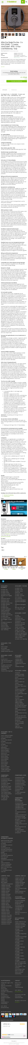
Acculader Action (4, 607)
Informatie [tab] (4, 89)
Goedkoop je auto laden (20, 961)
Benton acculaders (5, 768)
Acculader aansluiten (19, 704)
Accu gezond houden (5, 617)
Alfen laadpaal (4, 882)
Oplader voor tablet (19, 630)
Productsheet (7, 496)
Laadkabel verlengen (19, 666)
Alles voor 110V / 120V (20, 607)
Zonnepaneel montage (20, 816)
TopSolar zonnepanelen (6, 864)
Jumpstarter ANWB (5, 771)
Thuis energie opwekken (6, 793)
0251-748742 (4, 1006)
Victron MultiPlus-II (5, 748)
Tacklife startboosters (6, 769)
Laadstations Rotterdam (6, 922)
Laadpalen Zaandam (5, 895)
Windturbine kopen (5, 612)
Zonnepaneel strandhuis (20, 784)
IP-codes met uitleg (19, 721)
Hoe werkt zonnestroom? (6, 849)
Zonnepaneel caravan (20, 780)
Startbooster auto (19, 618)
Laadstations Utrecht (5, 924)
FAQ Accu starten (5, 626)
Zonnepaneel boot (19, 779)
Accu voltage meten (19, 609)
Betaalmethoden (4, 990)
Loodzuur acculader (5, 649)
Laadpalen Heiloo (5, 903)
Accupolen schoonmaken (6, 665)
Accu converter (18, 597)
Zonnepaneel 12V (19, 786)
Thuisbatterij (4, 669)
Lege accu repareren (19, 699)
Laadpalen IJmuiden (5, 891)
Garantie (3, 999)
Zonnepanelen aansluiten (6, 780)
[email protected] (19, 991)
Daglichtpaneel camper (6, 786)
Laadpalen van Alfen (19, 884)
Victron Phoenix (4, 762)
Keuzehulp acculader (5, 594)
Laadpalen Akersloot (5, 901)
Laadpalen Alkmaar (5, 904)
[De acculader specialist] (11, 2)
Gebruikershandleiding (8, 495)
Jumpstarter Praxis (5, 600)
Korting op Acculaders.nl (20, 689)
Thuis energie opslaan (6, 792)
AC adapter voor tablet (20, 631)
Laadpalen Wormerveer (6, 898)
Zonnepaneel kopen (5, 779)
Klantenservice (4, 994)
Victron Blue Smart (5, 754)
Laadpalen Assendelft (5, 894)
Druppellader (18, 616)
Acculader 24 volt (19, 594)
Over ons (3, 984)
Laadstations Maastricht (6, 921)
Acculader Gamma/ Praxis (6, 603)
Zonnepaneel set (4, 790)
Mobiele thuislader (19, 662)
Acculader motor (4, 591)
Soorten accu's (4, 659)
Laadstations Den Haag (6, 915)
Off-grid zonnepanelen (6, 787)
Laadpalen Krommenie (6, 897)
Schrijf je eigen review (14, 50)
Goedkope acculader (19, 674)
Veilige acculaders (19, 702)
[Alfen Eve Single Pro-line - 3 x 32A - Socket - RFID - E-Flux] (14, 562)
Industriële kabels (19, 727)
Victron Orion (4, 760)
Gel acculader (4, 648)
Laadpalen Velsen (5, 892)
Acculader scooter (5, 592)
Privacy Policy (4, 988)
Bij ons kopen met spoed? (21, 705)
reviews (17, 1043)
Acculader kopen (4, 616)
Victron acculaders (5, 750)
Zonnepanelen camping (20, 781)
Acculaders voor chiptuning (21, 639)
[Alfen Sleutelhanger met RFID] (22, 562)
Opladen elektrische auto (20, 921)
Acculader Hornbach (5, 604)
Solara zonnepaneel (5, 862)
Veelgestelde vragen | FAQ (7, 982)
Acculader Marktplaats (6, 609)
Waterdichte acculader (20, 619)
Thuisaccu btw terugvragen (7, 671)
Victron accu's (4, 753)
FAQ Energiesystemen (6, 628)
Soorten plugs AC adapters (21, 634)
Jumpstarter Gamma (5, 598)
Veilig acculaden (18, 701)
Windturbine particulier (20, 624)
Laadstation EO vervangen (21, 936)
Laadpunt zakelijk (19, 881)
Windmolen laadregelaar (20, 600)
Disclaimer (3, 987)
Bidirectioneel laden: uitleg (7, 840)
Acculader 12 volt (19, 589)
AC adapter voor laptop (20, 628)
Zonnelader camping (5, 783)
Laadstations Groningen (6, 918)
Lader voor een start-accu (6, 660)
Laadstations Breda (5, 913)
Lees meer (2, 66)
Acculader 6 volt (18, 588)
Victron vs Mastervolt (19, 690)
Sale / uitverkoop (4, 629)
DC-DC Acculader (19, 692)
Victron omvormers (5, 751)
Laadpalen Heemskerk (6, 886)
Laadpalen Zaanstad (5, 900)
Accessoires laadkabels (20, 900)
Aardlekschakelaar (19, 902)
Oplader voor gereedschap (21, 633)
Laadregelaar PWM (19, 807)
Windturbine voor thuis (20, 622)
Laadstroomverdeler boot (20, 815)
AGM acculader (4, 646)
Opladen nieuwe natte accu (7, 651)
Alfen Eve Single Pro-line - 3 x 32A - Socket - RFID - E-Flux (14, 568)
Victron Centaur (4, 756)
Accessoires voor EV (19, 905)
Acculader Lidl (4, 606)
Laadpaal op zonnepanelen (7, 884)
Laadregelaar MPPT (19, 806)
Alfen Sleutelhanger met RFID (21, 568)
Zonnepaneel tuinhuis (19, 783)
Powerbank (17, 672)
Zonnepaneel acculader (6, 789)
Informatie (6, 572)
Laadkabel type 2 (18, 660)
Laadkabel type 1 (18, 659)
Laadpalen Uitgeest (5, 888)
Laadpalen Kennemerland (6, 907)
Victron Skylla (4, 765)
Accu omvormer (18, 598)
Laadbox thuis (4, 879)
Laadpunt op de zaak (19, 878)
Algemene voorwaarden (6, 985)
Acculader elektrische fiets (6, 614)
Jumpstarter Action (5, 601)
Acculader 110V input (19, 595)
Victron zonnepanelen (6, 865)
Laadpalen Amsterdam (6, 906)
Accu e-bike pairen (19, 684)
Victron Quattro (4, 763)
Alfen (3, 550)
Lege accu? (17, 726)
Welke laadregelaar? (19, 829)
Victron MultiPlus (4, 759)
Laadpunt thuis (4, 878)
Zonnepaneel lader (19, 803)
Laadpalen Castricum (5, 889)
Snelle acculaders (19, 637)
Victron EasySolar (5, 757)
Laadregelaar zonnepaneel (21, 804)
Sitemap (3, 1000)
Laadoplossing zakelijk (20, 882)
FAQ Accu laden (4, 625)
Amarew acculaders (5, 766)
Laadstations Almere (5, 912)
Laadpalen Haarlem (5, 910)
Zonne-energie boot (19, 787)
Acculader (17, 615)
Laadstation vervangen (20, 926)
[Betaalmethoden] (3, 1014)
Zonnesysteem (4, 781)
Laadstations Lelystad (6, 919)
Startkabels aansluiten (6, 613)
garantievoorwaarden (5, 536)
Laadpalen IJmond (5, 909)
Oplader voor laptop (19, 627)
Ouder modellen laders (20, 636)
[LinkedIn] (3, 581)
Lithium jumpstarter (5, 610)
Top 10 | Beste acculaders (7, 735)
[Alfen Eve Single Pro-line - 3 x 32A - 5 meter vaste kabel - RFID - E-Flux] (6, 562)
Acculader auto (4, 589)
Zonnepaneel (18, 621)
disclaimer (7, 533)
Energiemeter (18, 903)
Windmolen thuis (18, 625)
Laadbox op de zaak (19, 879)
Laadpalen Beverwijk (5, 885)
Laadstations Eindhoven (6, 916)
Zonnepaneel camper (19, 777)
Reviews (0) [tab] (14, 89)
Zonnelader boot (4, 784)
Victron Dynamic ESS (5, 848)
